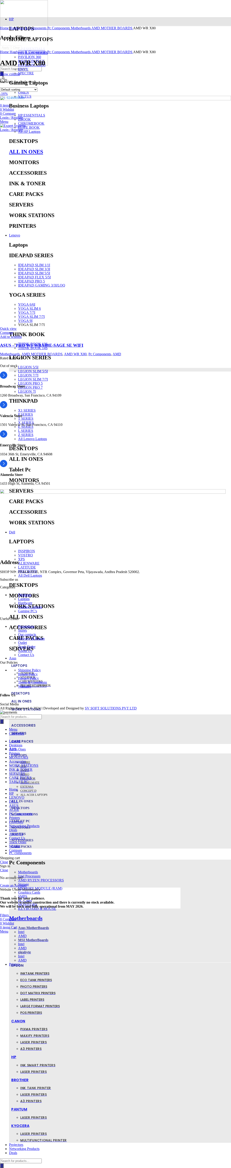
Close (4, 862)
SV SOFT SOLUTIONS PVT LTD (111, 708)
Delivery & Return (31, 638)
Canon (18, 1021)
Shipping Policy (29, 670)
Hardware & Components (28, 28)
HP (13, 1057)
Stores (22, 630)
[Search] (2, 1165)
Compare (15, 850)
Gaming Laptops (30, 607)
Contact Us (26, 655)
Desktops (24, 595)
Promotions (26, 626)
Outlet (22, 643)
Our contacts (27, 634)
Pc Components (59, 28)
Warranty (24, 686)
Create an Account (13, 885)
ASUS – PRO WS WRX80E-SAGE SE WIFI (41, 345)
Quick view (8, 328)
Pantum (19, 1109)
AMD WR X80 (75, 354)
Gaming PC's (27, 611)
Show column (10, 74)
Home (5, 28)
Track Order (26, 647)
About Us (25, 651)
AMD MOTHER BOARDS (112, 28)
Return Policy (28, 674)
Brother (19, 1080)
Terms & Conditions (32, 682)
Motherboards (25, 918)
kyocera (20, 1125)
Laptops (24, 599)
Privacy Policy (28, 678)
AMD (117, 354)
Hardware (25, 603)
